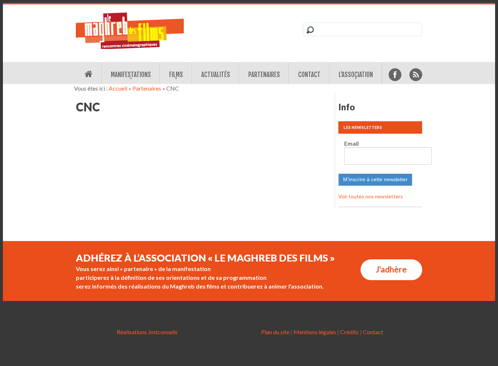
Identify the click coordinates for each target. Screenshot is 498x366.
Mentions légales (314, 331)
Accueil (118, 88)
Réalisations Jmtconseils (147, 331)
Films (176, 75)
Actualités (215, 75)
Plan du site (275, 331)
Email (351, 143)
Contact (309, 75)
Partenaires (264, 75)
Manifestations (131, 75)
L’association (356, 75)
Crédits (349, 331)
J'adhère (391, 269)
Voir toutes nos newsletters (370, 196)
